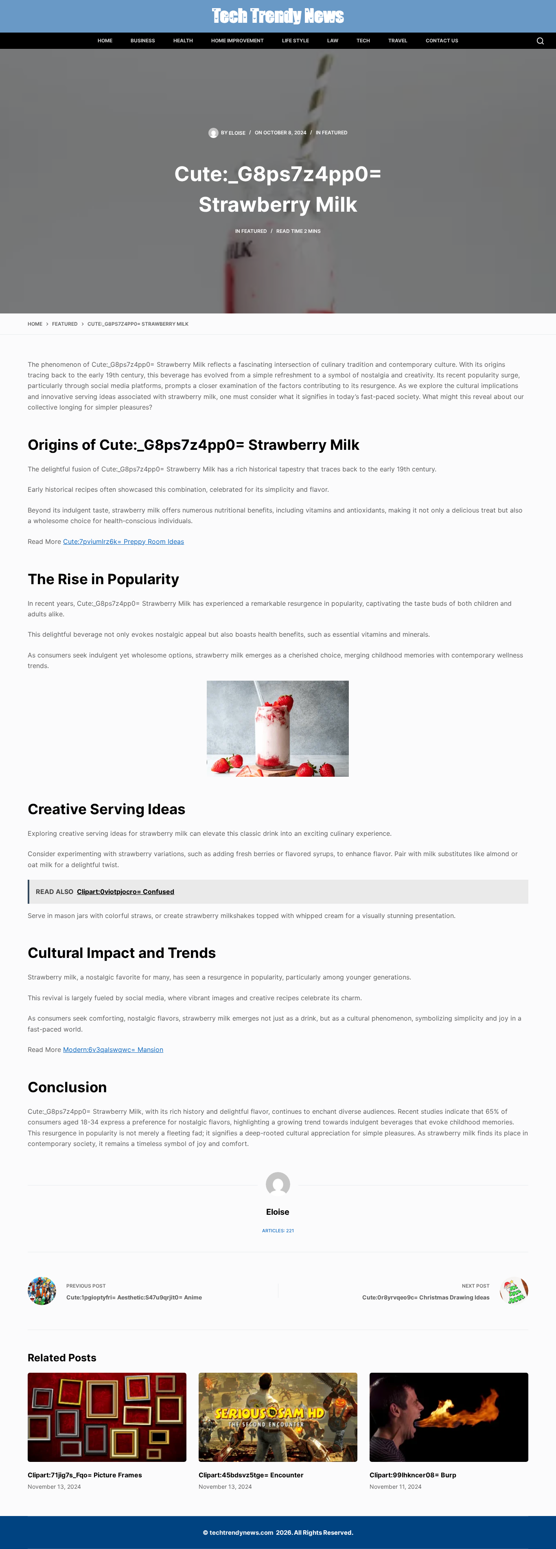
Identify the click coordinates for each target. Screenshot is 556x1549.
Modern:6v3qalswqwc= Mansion (113, 1049)
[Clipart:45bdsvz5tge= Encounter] (278, 1417)
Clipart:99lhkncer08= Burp (413, 1475)
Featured (335, 132)
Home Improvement (237, 40)
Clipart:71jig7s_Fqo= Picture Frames (85, 1475)
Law (332, 40)
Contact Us (442, 40)
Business (143, 40)
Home (105, 40)
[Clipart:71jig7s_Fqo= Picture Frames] (107, 1417)
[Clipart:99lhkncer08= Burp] (449, 1417)
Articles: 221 (278, 1231)
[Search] (540, 40)
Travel (397, 40)
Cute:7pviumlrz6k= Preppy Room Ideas (123, 541)
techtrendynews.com (242, 1532)
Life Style (295, 40)
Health (183, 40)
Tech (363, 40)
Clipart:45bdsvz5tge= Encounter (251, 1475)
